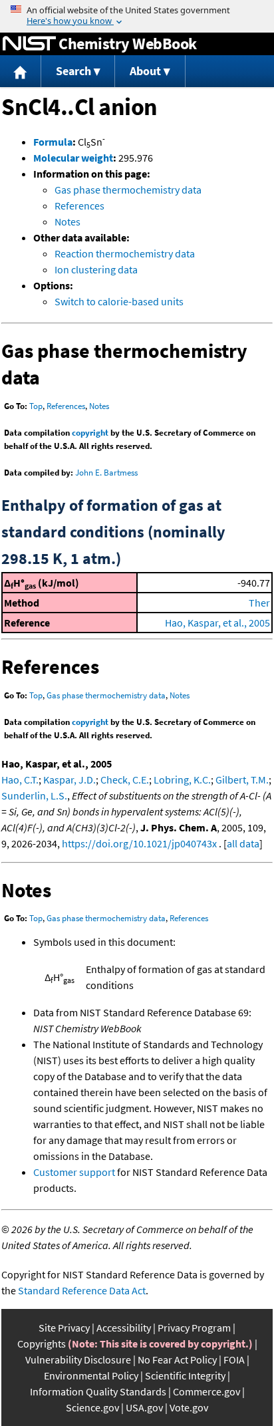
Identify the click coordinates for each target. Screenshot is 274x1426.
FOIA (234, 1359)
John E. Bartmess (106, 472)
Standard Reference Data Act (82, 1290)
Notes (67, 221)
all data (243, 843)
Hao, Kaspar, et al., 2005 (217, 622)
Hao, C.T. (20, 779)
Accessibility (123, 1327)
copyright (90, 432)
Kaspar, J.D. (69, 779)
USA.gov (144, 1407)
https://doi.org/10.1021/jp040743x (139, 843)
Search (73, 70)
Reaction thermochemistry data (125, 253)
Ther (259, 602)
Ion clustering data (96, 269)
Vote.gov (189, 1407)
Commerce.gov (206, 1391)
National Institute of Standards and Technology (29, 44)
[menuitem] (20, 71)
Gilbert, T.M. (242, 779)
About (145, 70)
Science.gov (92, 1407)
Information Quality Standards (98, 1391)
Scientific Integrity (185, 1375)
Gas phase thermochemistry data (128, 189)
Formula (52, 141)
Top (36, 406)
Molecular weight (73, 157)
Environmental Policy (91, 1375)
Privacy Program (194, 1327)
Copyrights (41, 1343)
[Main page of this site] (20, 71)
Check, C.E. (124, 779)
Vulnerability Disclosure (78, 1359)
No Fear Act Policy (177, 1359)
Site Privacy (64, 1327)
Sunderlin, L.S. (34, 795)
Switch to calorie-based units (119, 301)
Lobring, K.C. (182, 779)
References (79, 205)
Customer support (74, 1172)
